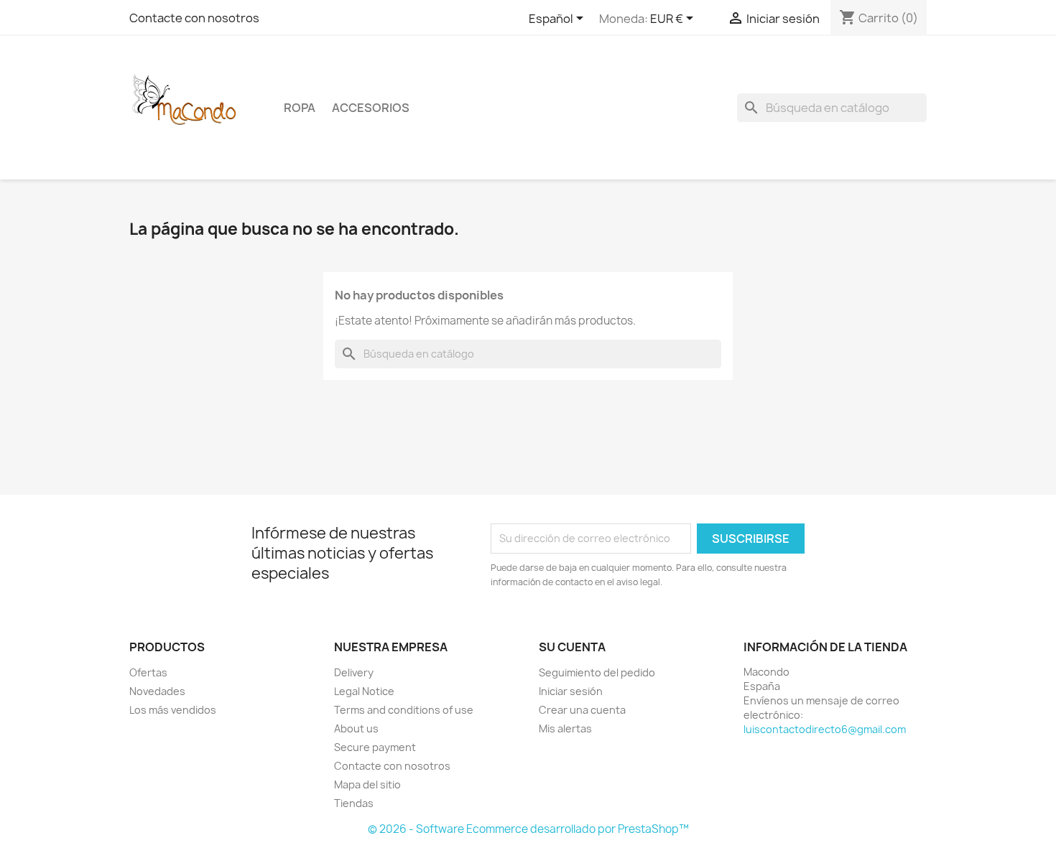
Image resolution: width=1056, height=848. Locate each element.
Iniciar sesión (571, 691)
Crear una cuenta (582, 710)
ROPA (299, 108)
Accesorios (370, 108)
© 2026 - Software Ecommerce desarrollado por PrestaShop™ (528, 829)
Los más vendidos (172, 710)
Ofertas (148, 672)
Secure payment (375, 747)
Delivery (354, 672)
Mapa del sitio (367, 784)
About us (356, 728)
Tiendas (354, 803)
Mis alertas (565, 728)
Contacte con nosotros (194, 18)
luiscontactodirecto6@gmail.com (825, 729)
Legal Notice (364, 691)
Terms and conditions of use (403, 710)
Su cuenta (572, 647)
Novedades (157, 691)
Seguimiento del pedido (597, 672)
